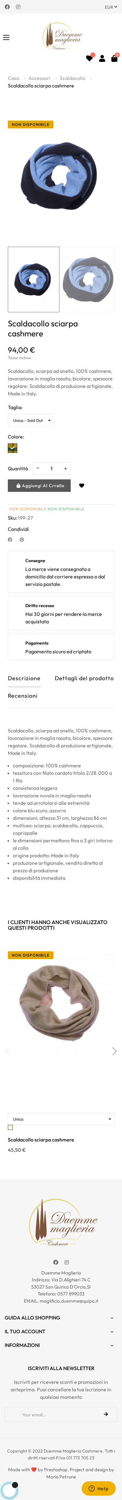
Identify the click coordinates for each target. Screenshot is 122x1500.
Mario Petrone (61, 1477)
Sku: (12, 518)
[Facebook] (7, 6)
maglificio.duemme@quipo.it (69, 1301)
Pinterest (24, 539)
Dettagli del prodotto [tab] (84, 678)
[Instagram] (18, 6)
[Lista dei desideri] (89, 58)
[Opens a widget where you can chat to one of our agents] (98, 1489)
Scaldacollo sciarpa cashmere (41, 1139)
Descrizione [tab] (24, 678)
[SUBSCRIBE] (106, 1414)
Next (112, 1051)
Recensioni (23, 695)
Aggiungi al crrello (42, 485)
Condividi (12, 539)
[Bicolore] (12, 448)
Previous (9, 1051)
